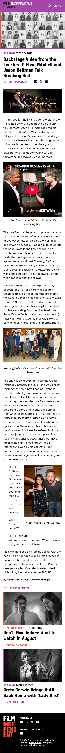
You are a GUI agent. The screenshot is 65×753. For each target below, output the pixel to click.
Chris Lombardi (17, 645)
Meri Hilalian (15, 702)
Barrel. (42, 745)
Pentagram (25, 745)
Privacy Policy (35, 742)
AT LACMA (9, 53)
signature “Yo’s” (46, 560)
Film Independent (18, 82)
